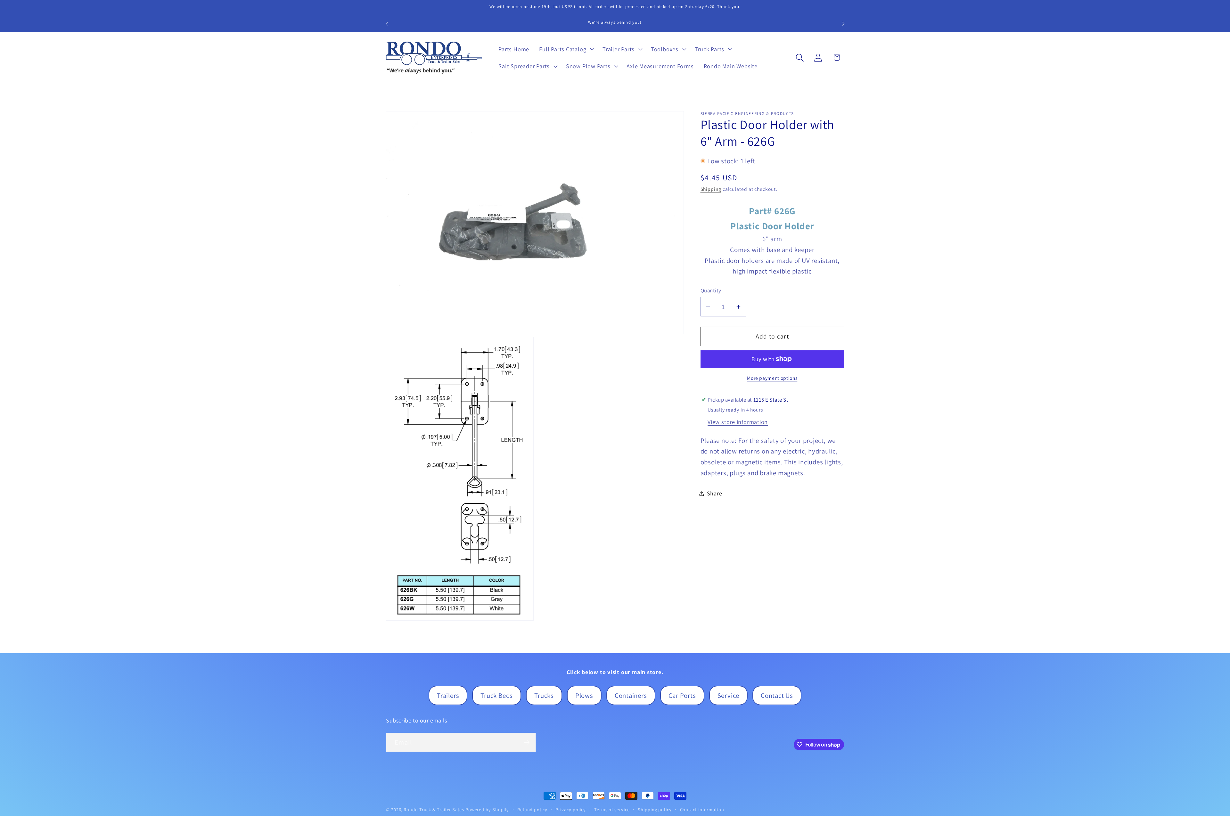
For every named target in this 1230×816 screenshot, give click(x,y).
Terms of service (612, 809)
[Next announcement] (843, 23)
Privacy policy (570, 809)
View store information (738, 422)
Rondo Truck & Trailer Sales (434, 809)
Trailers (448, 695)
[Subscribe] (526, 742)
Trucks (544, 695)
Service (728, 695)
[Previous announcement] (387, 23)
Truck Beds (496, 695)
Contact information (702, 809)
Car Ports (682, 695)
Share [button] (714, 493)
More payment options (772, 378)
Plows (584, 695)
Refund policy (532, 809)
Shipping (711, 189)
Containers (631, 695)
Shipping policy (655, 809)
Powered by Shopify (487, 809)
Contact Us (777, 695)
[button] (566, 49)
